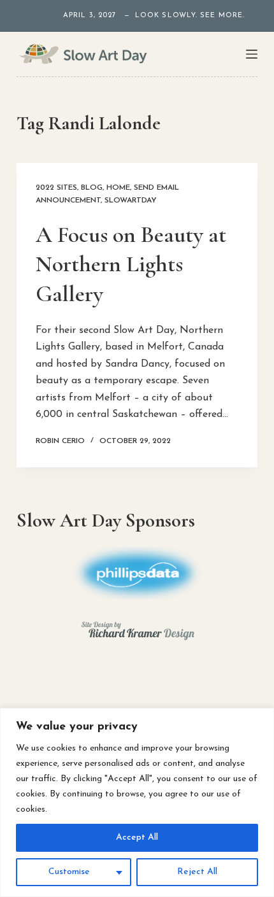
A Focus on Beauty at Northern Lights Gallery (131, 264)
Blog (92, 188)
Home (118, 188)
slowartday (131, 200)
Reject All (197, 872)
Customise (69, 872)
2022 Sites (56, 188)
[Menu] (251, 54)
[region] (137, 802)
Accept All (137, 837)
